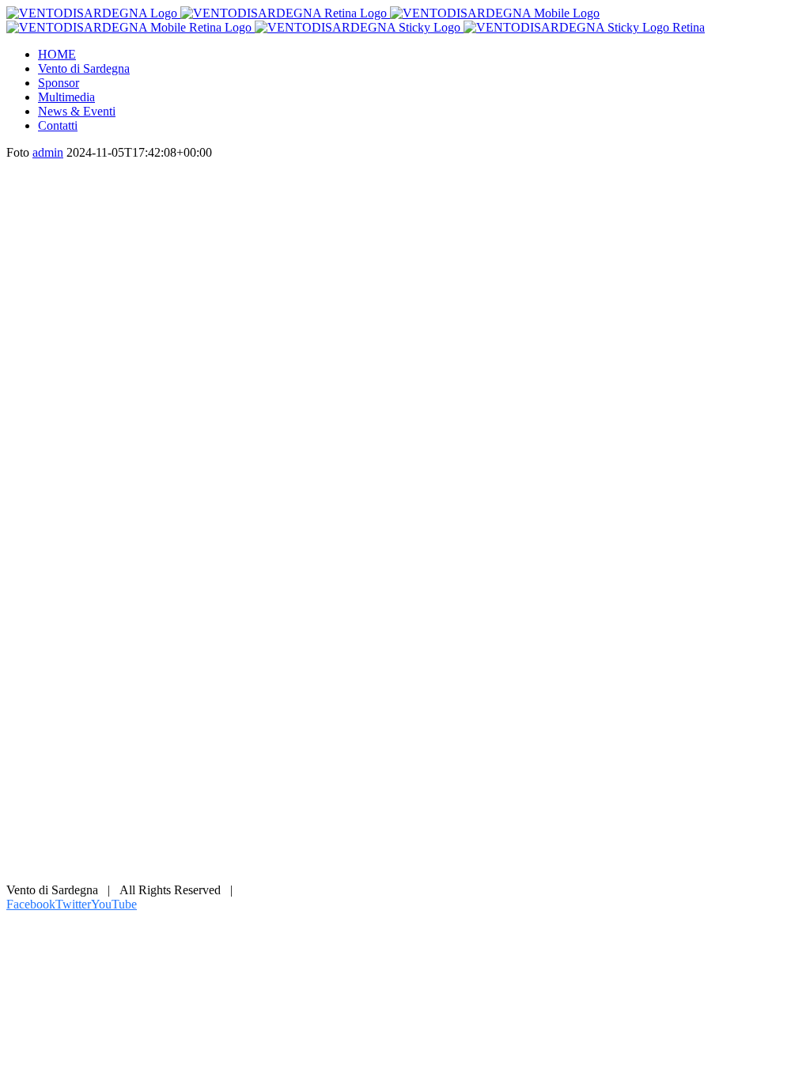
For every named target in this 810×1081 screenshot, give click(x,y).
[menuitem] (421, 54)
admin (47, 152)
